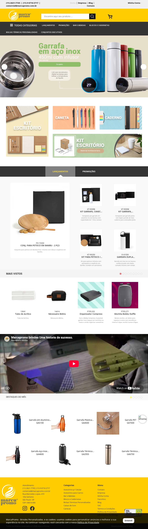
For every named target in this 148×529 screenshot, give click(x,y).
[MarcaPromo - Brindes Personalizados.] (19, 15)
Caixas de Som (70, 505)
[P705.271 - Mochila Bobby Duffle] (125, 295)
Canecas (67, 509)
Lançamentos (48, 25)
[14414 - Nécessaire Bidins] (57, 295)
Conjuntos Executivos (51, 32)
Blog (91, 3)
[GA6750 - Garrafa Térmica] (108, 454)
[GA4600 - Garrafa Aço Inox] (17, 454)
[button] (4, 67)
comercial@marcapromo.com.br (21, 6)
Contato (91, 6)
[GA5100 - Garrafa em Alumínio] (17, 423)
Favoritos (102, 499)
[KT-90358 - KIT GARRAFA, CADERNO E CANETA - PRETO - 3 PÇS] (125, 195)
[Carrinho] (124, 16)
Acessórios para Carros (73, 493)
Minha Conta (103, 496)
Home (73, 3)
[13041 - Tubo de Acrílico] (23, 295)
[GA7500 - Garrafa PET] (108, 423)
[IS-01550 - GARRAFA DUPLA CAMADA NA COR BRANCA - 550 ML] (125, 240)
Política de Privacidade (107, 512)
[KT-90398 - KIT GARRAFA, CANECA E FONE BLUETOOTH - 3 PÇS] (91, 195)
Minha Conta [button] (134, 3)
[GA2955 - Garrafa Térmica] (62, 454)
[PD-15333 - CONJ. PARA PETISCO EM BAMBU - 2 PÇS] (40, 212)
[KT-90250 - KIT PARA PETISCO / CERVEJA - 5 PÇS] (91, 240)
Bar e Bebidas (79, 25)
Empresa (82, 3)
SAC (99, 505)
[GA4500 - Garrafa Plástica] (62, 423)
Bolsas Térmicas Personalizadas (21, 32)
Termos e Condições (106, 509)
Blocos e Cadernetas (99, 25)
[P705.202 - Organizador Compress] (91, 295)
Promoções (64, 25)
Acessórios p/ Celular (72, 489)
